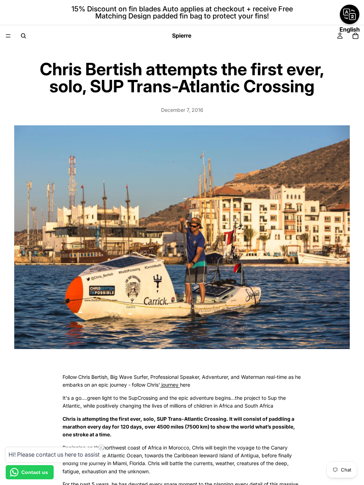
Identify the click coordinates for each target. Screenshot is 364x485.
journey (170, 385)
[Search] (23, 36)
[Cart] (355, 36)
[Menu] (8, 36)
